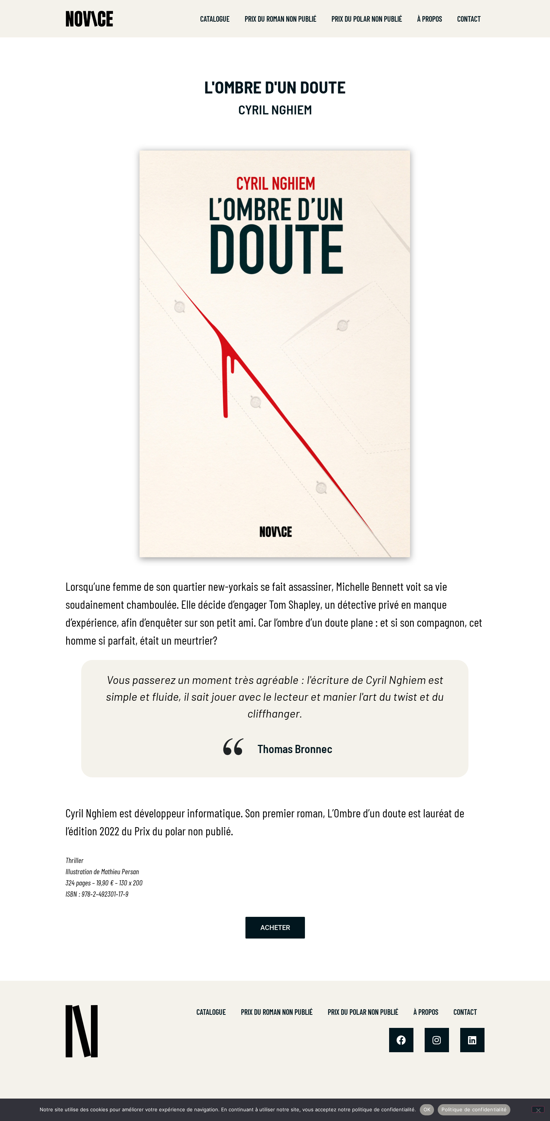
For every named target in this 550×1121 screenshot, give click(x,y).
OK (427, 1109)
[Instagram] (437, 1040)
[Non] (538, 1109)
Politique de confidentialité (474, 1109)
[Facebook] (401, 1040)
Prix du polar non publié (366, 18)
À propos (429, 18)
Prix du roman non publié (281, 18)
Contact (469, 18)
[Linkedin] (472, 1040)
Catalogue (215, 18)
